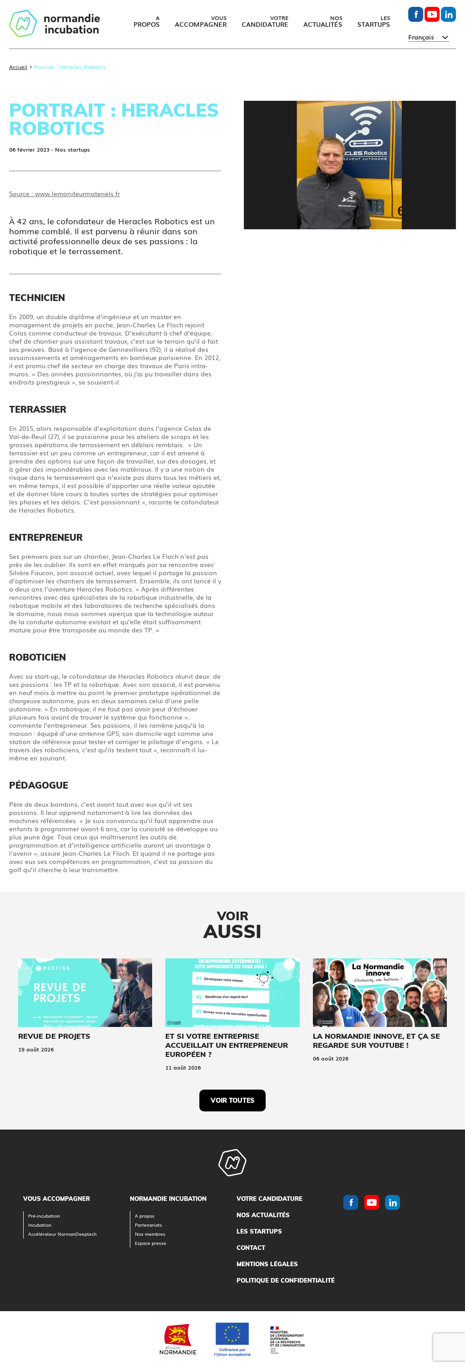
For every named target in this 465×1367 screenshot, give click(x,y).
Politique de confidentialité (286, 1280)
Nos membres (150, 1233)
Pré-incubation (44, 1215)
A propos (144, 1215)
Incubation (39, 1224)
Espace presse (150, 1242)
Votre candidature (269, 1198)
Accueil (18, 67)
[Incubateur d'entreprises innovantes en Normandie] (54, 24)
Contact (251, 1247)
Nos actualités (263, 1215)
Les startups (259, 1231)
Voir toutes (232, 1100)
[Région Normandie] (178, 1339)
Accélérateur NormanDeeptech (62, 1233)
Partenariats (148, 1224)
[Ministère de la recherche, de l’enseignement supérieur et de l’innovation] (287, 1339)
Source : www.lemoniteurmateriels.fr (64, 193)
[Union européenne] (232, 1339)
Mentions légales (267, 1264)
